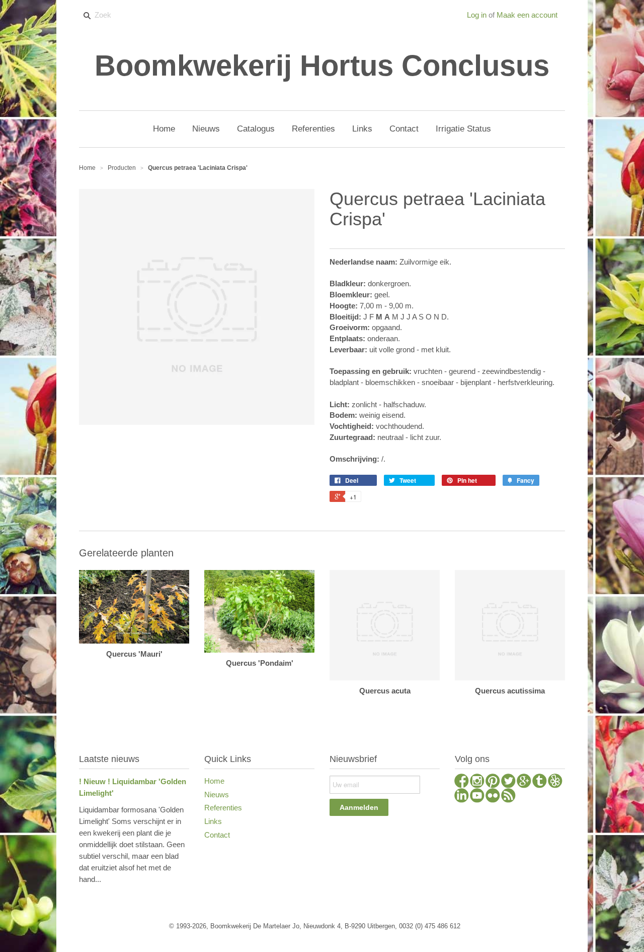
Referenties (223, 807)
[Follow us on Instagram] (477, 782)
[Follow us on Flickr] (493, 797)
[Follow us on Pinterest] (493, 782)
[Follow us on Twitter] (508, 782)
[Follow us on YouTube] (477, 797)
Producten (122, 167)
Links (213, 821)
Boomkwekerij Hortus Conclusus (322, 65)
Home (214, 781)
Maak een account (527, 15)
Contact (217, 835)
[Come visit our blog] (539, 782)
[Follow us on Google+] (524, 782)
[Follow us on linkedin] (461, 797)
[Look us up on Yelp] (555, 782)
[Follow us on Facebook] (461, 782)
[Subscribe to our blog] (508, 797)
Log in (477, 15)
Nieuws (216, 794)
